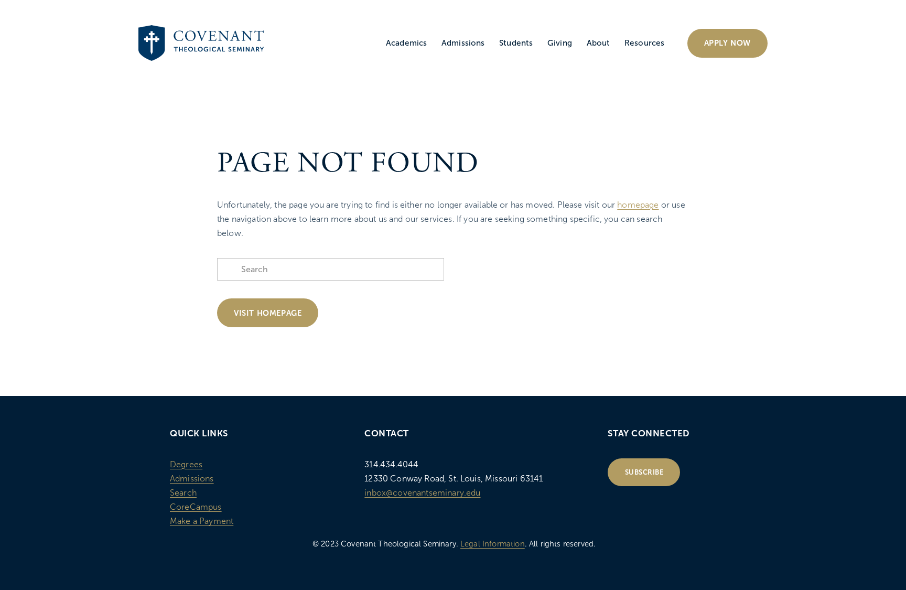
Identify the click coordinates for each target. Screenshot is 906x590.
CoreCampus (196, 506)
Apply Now (727, 43)
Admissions (192, 478)
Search (183, 492)
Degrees (186, 464)
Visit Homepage (267, 313)
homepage (638, 204)
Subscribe (644, 472)
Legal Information (492, 544)
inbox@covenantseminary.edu (422, 492)
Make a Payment (201, 521)
